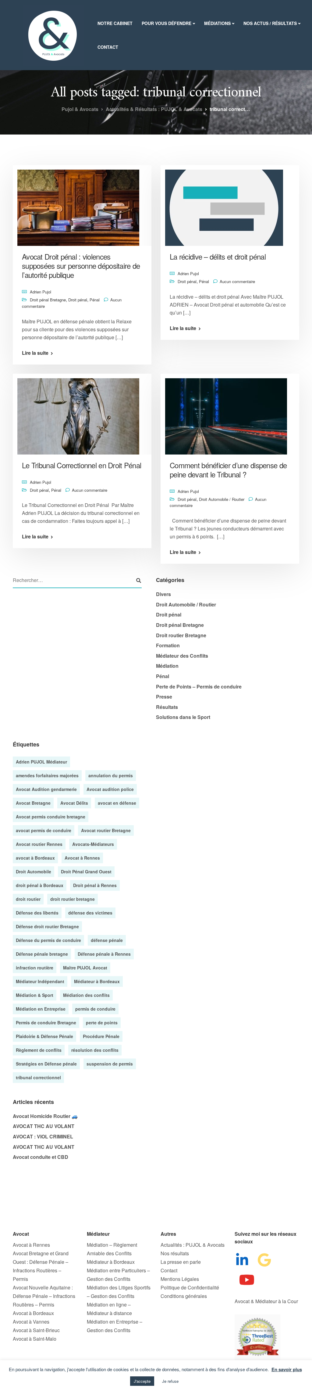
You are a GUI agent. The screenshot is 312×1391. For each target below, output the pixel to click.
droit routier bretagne (72, 899)
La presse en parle (181, 1261)
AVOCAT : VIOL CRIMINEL (43, 1136)
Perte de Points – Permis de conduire (199, 686)
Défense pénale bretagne (42, 954)
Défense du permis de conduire (48, 940)
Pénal (95, 300)
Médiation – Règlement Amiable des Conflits (112, 1249)
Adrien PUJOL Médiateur (41, 762)
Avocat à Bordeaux (33, 1313)
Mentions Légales (180, 1278)
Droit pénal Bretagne (48, 300)
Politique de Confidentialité (190, 1287)
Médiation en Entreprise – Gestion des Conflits (114, 1326)
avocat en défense (117, 803)
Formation (168, 645)
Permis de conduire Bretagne (46, 1022)
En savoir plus (286, 1369)
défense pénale (107, 940)
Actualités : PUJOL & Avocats (193, 1244)
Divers (163, 594)
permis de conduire (95, 1009)
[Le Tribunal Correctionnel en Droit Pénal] (78, 413)
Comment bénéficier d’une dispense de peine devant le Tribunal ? (228, 470)
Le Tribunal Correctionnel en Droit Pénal (81, 465)
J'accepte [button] (142, 1381)
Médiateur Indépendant (40, 981)
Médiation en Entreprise (41, 1009)
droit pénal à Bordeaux (39, 885)
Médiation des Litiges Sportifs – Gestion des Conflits (119, 1291)
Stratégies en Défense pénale (46, 1064)
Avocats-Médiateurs (93, 844)
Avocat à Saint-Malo (34, 1338)
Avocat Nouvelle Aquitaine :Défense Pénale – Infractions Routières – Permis (44, 1296)
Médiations (217, 23)
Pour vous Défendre (166, 23)
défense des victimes (90, 913)
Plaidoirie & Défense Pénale (44, 1036)
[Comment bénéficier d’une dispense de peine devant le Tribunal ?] (226, 413)
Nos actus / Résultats (270, 23)
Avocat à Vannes (31, 1321)
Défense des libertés (37, 913)
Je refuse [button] (170, 1381)
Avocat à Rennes (82, 858)
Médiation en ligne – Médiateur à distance (109, 1309)
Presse (164, 696)
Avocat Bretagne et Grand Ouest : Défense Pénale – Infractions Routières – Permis (41, 1266)
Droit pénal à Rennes (95, 885)
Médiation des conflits (86, 995)
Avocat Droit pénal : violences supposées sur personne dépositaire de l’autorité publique (81, 265)
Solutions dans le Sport (183, 717)
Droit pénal (77, 300)
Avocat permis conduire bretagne (50, 817)
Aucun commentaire (237, 281)
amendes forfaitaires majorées (47, 775)
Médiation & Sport (34, 995)
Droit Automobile (33, 871)
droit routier (28, 899)
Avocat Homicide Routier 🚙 (45, 1116)
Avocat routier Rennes (39, 844)
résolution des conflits (95, 1050)
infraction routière (34, 968)
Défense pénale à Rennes (104, 954)
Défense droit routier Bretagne (47, 926)
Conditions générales (184, 1295)
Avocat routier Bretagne (106, 830)
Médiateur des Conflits (182, 655)
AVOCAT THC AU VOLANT (43, 1126)
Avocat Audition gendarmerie (46, 789)
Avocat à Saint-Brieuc (36, 1330)
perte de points (102, 1022)
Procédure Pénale (101, 1036)
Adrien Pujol (40, 292)
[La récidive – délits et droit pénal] (224, 204)
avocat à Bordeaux (35, 858)
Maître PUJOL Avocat (85, 968)
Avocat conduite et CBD (40, 1156)
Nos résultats (175, 1253)
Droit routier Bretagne (181, 635)
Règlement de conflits (39, 1050)
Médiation (167, 665)
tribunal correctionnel (38, 1077)
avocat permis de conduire (43, 830)
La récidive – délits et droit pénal (218, 256)
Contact (108, 47)
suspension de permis (110, 1064)
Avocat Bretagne (33, 803)
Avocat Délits (74, 803)
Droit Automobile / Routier (221, 499)
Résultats (167, 706)
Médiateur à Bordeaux (97, 981)
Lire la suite (35, 352)
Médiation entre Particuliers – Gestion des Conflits (118, 1274)
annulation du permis (110, 775)
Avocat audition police (110, 789)
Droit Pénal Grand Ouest (86, 871)
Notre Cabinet (115, 23)
